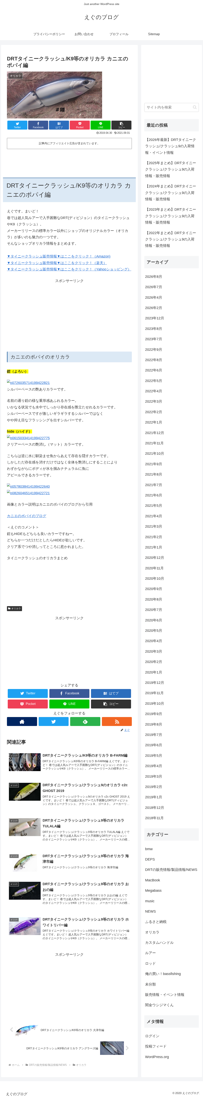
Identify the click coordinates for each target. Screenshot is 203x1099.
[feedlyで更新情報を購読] (85, 721)
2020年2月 (153, 662)
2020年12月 (154, 558)
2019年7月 (153, 735)
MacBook (152, 880)
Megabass (153, 891)
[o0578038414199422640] (28, 486)
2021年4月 (153, 516)
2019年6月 (153, 745)
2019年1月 (153, 797)
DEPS (150, 859)
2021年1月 (153, 547)
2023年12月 (154, 318)
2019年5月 (153, 756)
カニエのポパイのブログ (26, 516)
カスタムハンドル (159, 943)
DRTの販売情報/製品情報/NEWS (171, 870)
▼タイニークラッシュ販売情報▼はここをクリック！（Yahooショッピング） (69, 269)
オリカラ (16, 608)
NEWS (150, 911)
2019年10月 (154, 704)
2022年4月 (153, 391)
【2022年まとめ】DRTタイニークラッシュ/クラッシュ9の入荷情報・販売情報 (170, 239)
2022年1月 (153, 422)
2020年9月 (153, 589)
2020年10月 (154, 579)
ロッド (150, 963)
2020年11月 (154, 568)
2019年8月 (153, 724)
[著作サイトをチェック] (22, 721)
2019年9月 (153, 714)
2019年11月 (154, 693)
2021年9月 (153, 464)
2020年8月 (153, 599)
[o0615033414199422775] (28, 438)
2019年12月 (154, 683)
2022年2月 (153, 412)
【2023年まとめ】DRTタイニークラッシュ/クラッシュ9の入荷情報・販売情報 (170, 215)
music (149, 901)
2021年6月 (153, 495)
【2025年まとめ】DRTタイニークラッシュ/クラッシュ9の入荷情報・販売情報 (170, 169)
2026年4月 (153, 297)
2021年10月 (154, 453)
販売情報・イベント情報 (164, 995)
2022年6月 (153, 370)
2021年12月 (154, 433)
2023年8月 (153, 329)
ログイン (152, 1036)
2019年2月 (153, 787)
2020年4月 (153, 641)
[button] (121, 125)
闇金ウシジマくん (159, 1005)
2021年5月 (153, 506)
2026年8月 (153, 277)
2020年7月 (153, 610)
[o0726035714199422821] (28, 383)
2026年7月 (153, 287)
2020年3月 (153, 651)
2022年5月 (153, 381)
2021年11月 (154, 443)
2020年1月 (153, 672)
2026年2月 (153, 308)
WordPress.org (157, 1057)
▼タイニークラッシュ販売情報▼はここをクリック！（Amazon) (58, 256)
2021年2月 (153, 537)
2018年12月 (154, 808)
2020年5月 (153, 631)
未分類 (150, 984)
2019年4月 (153, 766)
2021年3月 (153, 526)
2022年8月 (153, 360)
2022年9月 (153, 350)
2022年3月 (153, 401)
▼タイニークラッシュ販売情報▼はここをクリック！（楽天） (57, 263)
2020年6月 (153, 620)
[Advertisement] (69, 163)
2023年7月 (153, 339)
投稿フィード (156, 1046)
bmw (149, 849)
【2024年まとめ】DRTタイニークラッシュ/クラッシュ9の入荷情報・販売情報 (170, 192)
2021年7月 (153, 485)
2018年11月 (154, 818)
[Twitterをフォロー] (54, 721)
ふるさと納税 (156, 922)
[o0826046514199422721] (28, 493)
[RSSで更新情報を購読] (117, 721)
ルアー (150, 953)
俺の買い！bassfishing (163, 974)
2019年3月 (153, 776)
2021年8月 (153, 474)
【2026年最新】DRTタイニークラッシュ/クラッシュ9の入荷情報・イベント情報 (170, 146)
